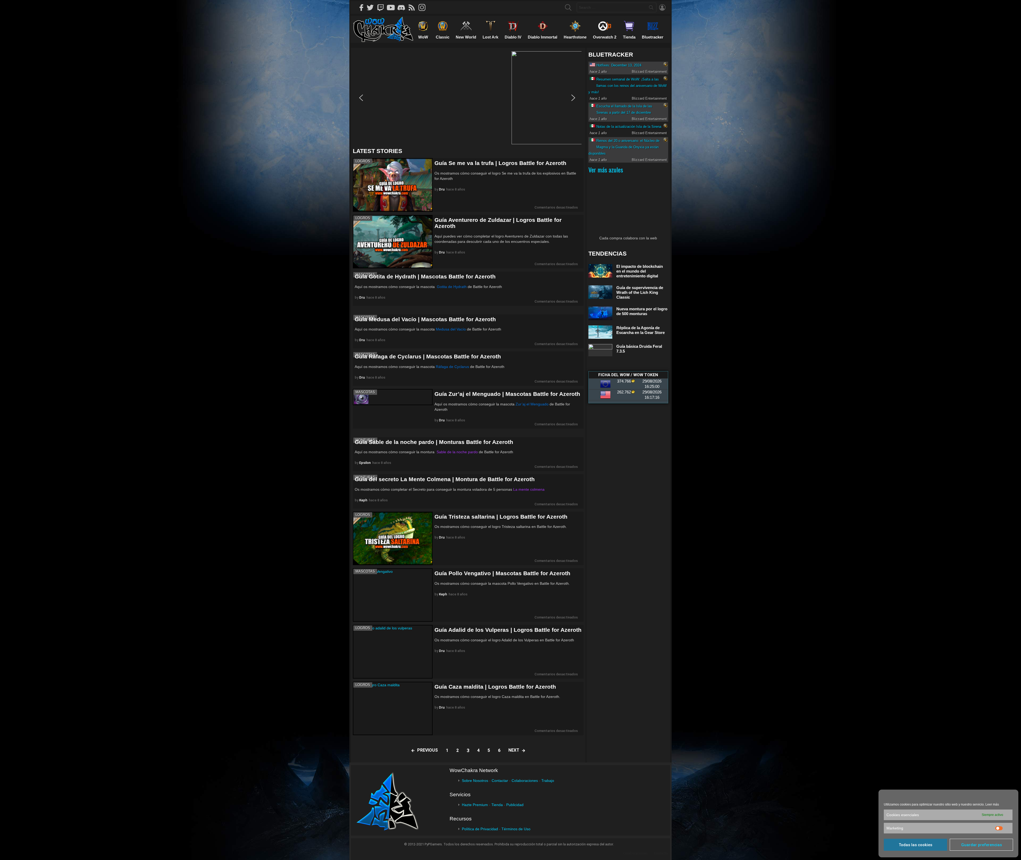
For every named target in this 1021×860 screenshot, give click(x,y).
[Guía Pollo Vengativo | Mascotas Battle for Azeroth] (393, 595)
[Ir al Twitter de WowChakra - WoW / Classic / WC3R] (372, 7)
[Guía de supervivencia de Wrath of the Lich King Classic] (600, 292)
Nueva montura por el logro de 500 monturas (641, 311)
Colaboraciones (525, 780)
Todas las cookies (915, 844)
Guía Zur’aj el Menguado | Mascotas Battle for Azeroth (507, 394)
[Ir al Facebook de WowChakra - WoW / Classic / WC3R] (361, 7)
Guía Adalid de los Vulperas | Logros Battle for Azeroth (507, 630)
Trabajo (547, 780)
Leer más (992, 804)
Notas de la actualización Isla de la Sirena (628, 127)
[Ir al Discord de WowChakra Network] (403, 7)
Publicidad (515, 805)
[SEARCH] (568, 7)
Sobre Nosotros (475, 780)
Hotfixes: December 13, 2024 (618, 65)
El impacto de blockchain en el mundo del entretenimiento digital (639, 271)
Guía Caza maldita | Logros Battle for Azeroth (495, 687)
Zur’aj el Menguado (532, 404)
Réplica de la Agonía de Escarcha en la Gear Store (640, 330)
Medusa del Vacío (451, 329)
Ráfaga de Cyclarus (452, 367)
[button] (467, 97)
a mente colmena (530, 489)
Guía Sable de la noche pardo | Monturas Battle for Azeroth (434, 442)
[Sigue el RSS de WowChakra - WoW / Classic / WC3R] (413, 7)
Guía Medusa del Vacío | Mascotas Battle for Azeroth (425, 319)
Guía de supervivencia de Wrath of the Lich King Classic (639, 292)
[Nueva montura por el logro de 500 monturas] (600, 313)
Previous (427, 750)
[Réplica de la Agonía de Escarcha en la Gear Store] (600, 332)
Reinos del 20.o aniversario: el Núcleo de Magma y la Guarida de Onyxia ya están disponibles (623, 147)
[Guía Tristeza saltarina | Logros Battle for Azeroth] (393, 538)
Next (513, 750)
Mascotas (365, 392)
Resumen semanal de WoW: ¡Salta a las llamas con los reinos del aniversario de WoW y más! (627, 85)
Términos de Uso (515, 829)
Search (651, 8)
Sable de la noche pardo (457, 452)
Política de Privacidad (480, 829)
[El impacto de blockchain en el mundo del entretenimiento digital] (600, 271)
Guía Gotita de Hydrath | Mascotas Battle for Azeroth (425, 276)
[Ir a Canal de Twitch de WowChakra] (382, 7)
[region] (468, 97)
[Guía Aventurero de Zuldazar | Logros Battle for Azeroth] (393, 241)
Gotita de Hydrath (452, 287)
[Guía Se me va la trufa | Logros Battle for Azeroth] (393, 184)
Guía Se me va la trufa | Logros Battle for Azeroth (500, 163)
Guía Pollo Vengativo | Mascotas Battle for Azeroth (502, 573)
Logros (362, 161)
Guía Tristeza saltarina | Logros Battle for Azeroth (500, 517)
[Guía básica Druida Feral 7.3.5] (600, 350)
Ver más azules (605, 169)
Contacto (661, 853)
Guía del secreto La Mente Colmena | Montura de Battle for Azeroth (445, 479)
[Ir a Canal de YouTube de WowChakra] (393, 7)
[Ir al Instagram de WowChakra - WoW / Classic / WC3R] (424, 7)
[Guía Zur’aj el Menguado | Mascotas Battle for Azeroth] (393, 397)
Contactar (500, 780)
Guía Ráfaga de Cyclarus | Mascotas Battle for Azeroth (428, 356)
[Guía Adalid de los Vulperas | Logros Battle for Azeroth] (393, 651)
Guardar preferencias (981, 844)
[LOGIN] (662, 7)
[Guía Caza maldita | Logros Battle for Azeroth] (393, 708)
